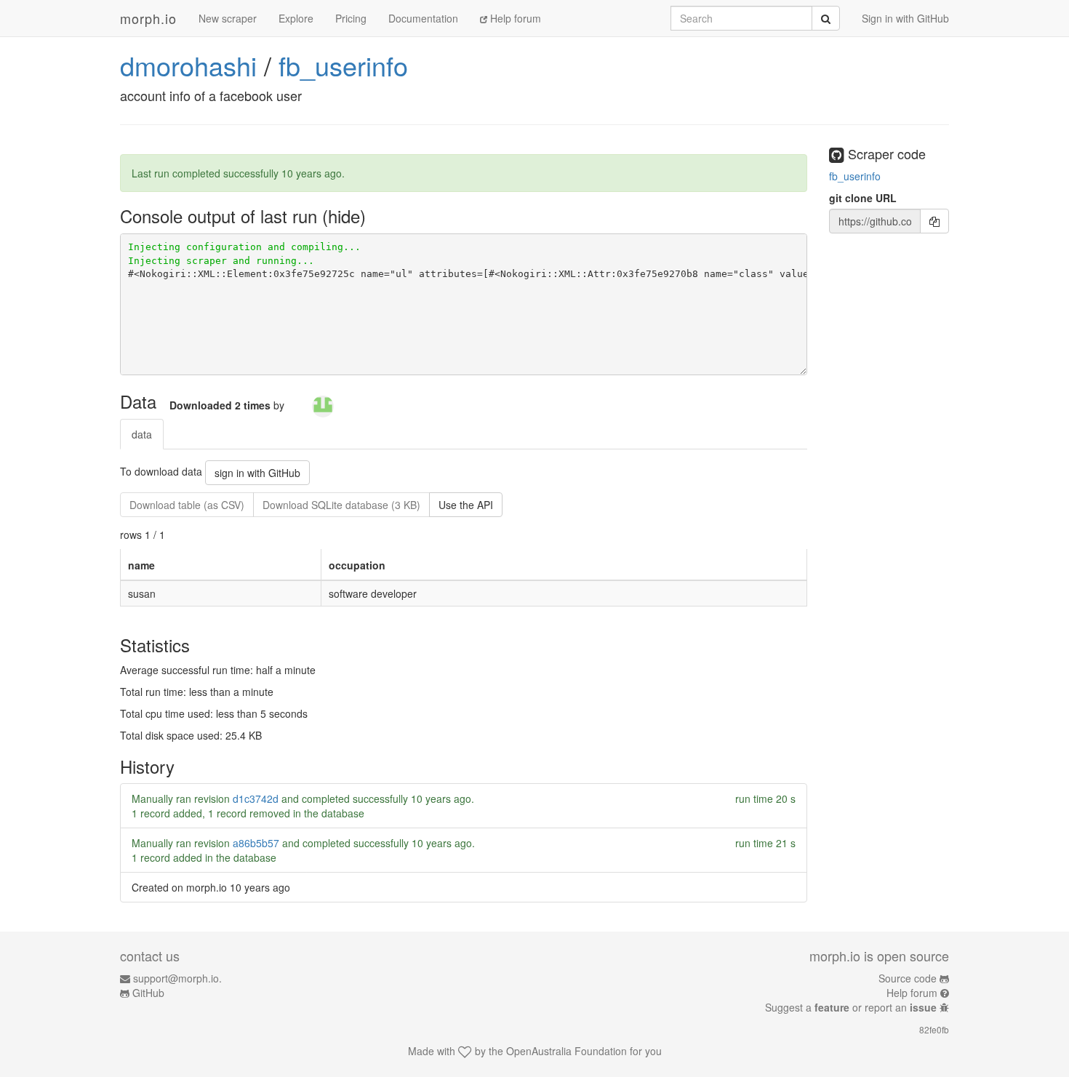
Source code (907, 978)
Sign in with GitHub (905, 18)
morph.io (148, 18)
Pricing (351, 18)
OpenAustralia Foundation (566, 1051)
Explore (296, 18)
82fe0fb (934, 1029)
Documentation (423, 18)
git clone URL (863, 198)
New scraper (228, 18)
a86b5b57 (256, 843)
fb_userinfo (343, 65)
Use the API (466, 504)
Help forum (514, 18)
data (142, 434)
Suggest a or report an (851, 1007)
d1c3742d (256, 798)
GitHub (148, 992)
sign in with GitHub (257, 472)
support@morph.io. (177, 978)
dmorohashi (188, 65)
